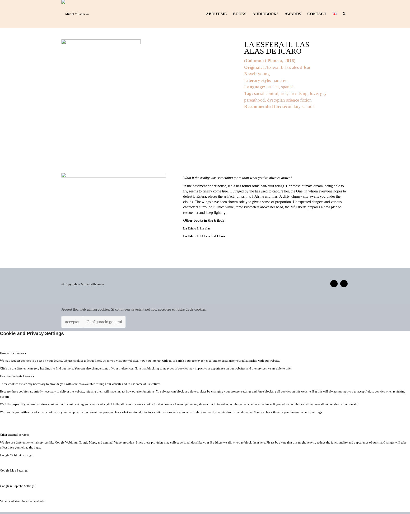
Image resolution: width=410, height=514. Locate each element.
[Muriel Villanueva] (75, 14)
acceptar (72, 322)
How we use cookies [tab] (13, 353)
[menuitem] (216, 14)
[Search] (344, 14)
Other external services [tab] (14, 434)
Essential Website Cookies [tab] (17, 376)
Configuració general (104, 322)
